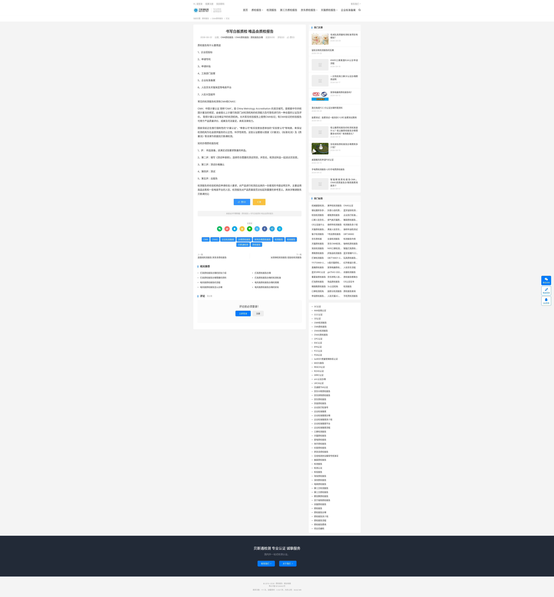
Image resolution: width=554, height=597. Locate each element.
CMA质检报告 (217, 18)
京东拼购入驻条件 (334, 277)
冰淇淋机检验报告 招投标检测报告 (286, 257)
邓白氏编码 (319, 528)
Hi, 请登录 (197, 4)
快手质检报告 (320, 443)
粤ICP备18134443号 (277, 586)
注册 (258, 313)
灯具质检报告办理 (263, 273)
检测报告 (271, 10)
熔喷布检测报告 (334, 224)
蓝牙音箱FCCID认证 (351, 253)
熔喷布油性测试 (351, 229)
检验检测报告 (318, 215)
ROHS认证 (319, 371)
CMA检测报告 (320, 322)
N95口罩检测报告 (334, 248)
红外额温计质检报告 (351, 262)
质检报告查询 (350, 291)
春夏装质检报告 (319, 277)
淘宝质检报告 (320, 476)
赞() (291, 37)
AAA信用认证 (320, 310)
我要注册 (209, 4)
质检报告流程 (320, 520)
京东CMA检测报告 (334, 243)
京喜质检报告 (320, 403)
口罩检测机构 (318, 291)
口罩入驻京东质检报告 (319, 220)
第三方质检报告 (288, 10)
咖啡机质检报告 (351, 243)
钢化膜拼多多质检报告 (319, 210)
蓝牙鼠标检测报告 (351, 210)
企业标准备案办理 (322, 415)
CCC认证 (318, 314)
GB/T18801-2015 (334, 258)
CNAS (215, 239)
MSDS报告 (319, 363)
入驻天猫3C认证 (334, 296)
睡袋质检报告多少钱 (351, 220)
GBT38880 (349, 234)
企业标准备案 (348, 10)
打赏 (259, 202)
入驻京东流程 (350, 267)
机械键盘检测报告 (319, 205)
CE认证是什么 (318, 224)
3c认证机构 (332, 286)
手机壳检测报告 (351, 296)
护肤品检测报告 (334, 253)
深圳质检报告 (320, 480)
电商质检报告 (320, 484)
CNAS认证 (348, 205)
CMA (205, 239)
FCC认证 (318, 351)
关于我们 (288, 563)
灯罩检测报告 (318, 258)
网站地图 (287, 583)
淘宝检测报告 (318, 248)
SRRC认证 (318, 375)
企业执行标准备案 (351, 215)
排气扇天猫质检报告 (334, 220)
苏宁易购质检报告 (322, 500)
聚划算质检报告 (321, 496)
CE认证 (317, 318)
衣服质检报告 (320, 504)
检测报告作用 (350, 239)
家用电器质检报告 (334, 267)
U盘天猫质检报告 (334, 262)
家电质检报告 (320, 439)
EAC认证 (318, 343)
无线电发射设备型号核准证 (326, 456)
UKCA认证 (319, 383)
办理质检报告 (244, 239)
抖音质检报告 (320, 447)
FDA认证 (318, 355)
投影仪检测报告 (334, 291)
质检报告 (201, 10)
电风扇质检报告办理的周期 (267, 282)
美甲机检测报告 (334, 205)
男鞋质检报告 (318, 253)
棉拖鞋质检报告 (319, 286)
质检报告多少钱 (321, 516)
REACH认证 (319, 367)
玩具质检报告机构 (351, 258)
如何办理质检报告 (262, 239)
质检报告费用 (320, 524)
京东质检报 (317, 239)
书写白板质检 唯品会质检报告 (250, 31)
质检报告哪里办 (351, 277)
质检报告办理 (257, 37)
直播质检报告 (318, 267)
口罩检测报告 (320, 431)
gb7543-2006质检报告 (334, 272)
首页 (245, 10)
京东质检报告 (308, 10)
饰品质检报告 (333, 281)
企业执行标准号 (321, 407)
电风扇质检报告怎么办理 (211, 287)
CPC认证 (318, 338)
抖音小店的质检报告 (334, 210)
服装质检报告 (320, 460)
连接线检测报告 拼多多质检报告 (212, 257)
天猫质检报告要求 (319, 229)
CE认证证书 (349, 281)
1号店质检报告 (334, 234)
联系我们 (355, 4)
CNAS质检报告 (242, 37)
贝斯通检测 (243, 244)
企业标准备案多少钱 (323, 419)
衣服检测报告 (350, 272)
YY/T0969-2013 (319, 262)
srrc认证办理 (320, 379)
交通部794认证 (321, 387)
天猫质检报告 (328, 10)
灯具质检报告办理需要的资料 (213, 277)
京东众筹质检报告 (322, 391)
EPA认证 (318, 347)
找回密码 (220, 4)
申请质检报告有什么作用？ (319, 296)
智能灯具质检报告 (351, 248)
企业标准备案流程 (322, 427)
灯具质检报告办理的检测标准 (268, 277)
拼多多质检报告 (321, 452)
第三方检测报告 (321, 488)
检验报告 (291, 239)
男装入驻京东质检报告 (334, 229)
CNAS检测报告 (321, 330)
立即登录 (243, 313)
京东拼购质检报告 (322, 395)
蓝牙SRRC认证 (318, 272)
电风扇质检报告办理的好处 (267, 287)
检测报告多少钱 (351, 224)
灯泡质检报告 (318, 281)
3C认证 (317, 306)
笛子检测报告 (318, 234)
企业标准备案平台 (322, 423)
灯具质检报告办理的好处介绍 (213, 273)
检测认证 (318, 468)
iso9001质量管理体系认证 (326, 359)
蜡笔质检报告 (333, 215)
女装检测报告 (333, 239)
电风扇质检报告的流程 (210, 282)
